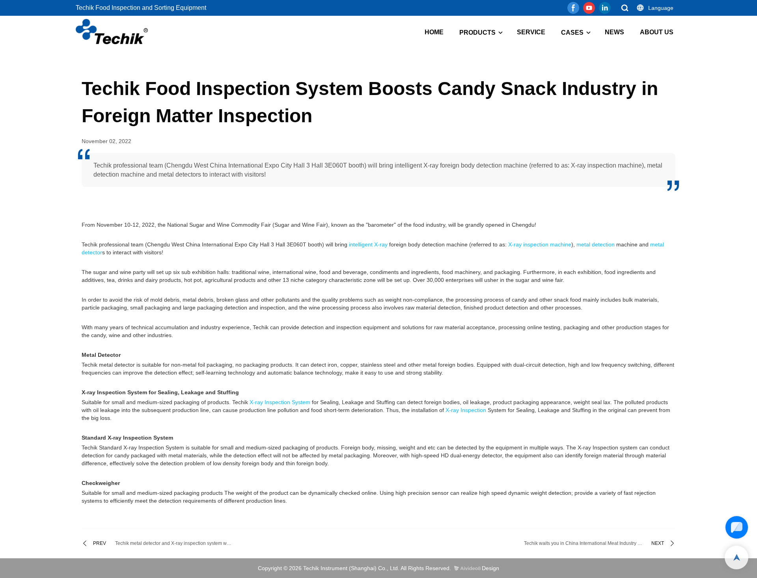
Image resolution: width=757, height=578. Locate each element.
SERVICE (531, 32)
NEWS (614, 32)
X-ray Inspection (466, 410)
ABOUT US (656, 32)
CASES (572, 32)
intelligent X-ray (368, 244)
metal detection (595, 244)
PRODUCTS (477, 32)
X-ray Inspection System (280, 402)
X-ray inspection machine (539, 244)
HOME (434, 32)
